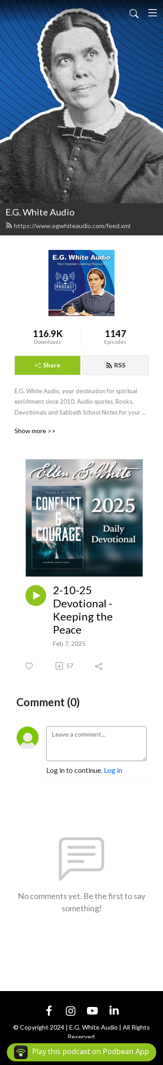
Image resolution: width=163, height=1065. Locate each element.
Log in (113, 770)
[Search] (134, 13)
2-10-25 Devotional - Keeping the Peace (83, 609)
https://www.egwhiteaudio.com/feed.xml (72, 226)
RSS (119, 365)
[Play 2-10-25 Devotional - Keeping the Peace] (35, 595)
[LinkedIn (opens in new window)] (114, 1010)
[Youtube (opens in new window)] (92, 1010)
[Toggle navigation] (152, 12)
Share (51, 365)
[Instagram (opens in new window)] (70, 1010)
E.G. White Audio (40, 211)
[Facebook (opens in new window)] (48, 1010)
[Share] (99, 666)
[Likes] (29, 666)
